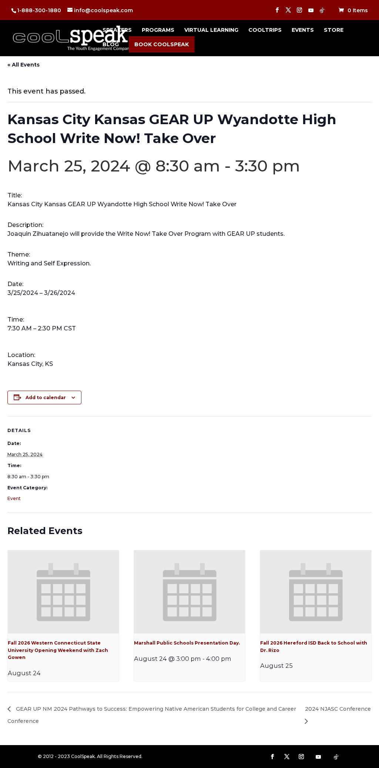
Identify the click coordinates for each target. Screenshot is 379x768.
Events (303, 30)
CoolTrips (265, 30)
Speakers (117, 30)
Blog (111, 45)
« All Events (23, 64)
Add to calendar (46, 397)
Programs (158, 30)
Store (333, 30)
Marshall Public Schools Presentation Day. (187, 643)
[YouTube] (311, 12)
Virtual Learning (211, 30)
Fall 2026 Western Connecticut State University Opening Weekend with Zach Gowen (58, 650)
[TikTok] (322, 12)
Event (14, 498)
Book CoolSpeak (161, 44)
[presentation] (63, 591)
